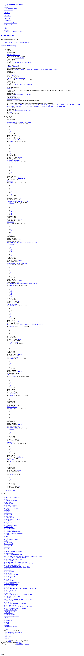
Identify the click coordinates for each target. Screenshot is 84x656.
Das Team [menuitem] (6, 30)
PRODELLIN (13, 96)
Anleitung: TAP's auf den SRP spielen (17, 263)
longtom (20, 486)
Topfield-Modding (8, 46)
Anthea (11, 112)
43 (11, 229)
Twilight (12, 161)
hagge (11, 358)
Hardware (9, 88)
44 (11, 230)
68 (11, 192)
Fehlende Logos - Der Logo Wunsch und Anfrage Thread (22, 242)
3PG (31, 106)
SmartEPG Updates (12, 304)
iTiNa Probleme (56, 105)
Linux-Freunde (53, 69)
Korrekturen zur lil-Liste (13, 473)
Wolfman (20, 280)
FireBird (12, 63)
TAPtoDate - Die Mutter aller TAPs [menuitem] (13, 31)
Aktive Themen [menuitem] (8, 24)
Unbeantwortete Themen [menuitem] (10, 23)
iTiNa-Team (13, 376)
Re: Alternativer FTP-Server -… (23, 62)
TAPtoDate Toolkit (12, 407)
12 (11, 294)
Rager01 (20, 260)
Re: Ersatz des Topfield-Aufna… (23, 110)
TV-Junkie (12, 123)
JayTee (11, 474)
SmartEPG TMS (20, 58)
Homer (19, 239)
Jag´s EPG (25, 106)
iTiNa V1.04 (10, 374)
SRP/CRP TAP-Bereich (13, 55)
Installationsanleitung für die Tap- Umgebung (19, 122)
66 (11, 189)
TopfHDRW (36, 69)
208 (11, 208)
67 (11, 191)
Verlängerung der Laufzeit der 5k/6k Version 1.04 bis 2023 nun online (25, 324)
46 (11, 233)
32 (11, 252)
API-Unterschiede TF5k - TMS (15, 427)
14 (11, 297)
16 (11, 167)
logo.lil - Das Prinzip (12, 357)
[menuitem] (13, 4)
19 (11, 172)
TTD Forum (7, 35)
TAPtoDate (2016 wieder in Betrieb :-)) (17, 201)
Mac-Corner (44, 69)
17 (11, 169)
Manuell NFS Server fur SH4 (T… (24, 74)
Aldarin (11, 141)
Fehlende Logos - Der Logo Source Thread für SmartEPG (22, 283)
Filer (56, 106)
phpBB (9, 641)
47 (11, 235)
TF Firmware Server (12, 342)
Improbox (36, 106)
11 (11, 292)
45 (11, 232)
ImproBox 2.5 (11, 442)
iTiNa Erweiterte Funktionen (68, 105)
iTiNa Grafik (36, 105)
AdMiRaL (12, 326)
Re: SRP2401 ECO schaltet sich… (24, 84)
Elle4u (11, 461)
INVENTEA (19, 644)
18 (11, 170)
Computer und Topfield (13, 66)
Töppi (19, 339)
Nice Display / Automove (47, 106)
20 (11, 173)
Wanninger (20, 178)
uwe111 (20, 301)
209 (11, 210)
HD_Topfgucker (14, 75)
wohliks (12, 85)
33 (11, 254)
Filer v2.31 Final (11, 459)
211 (11, 213)
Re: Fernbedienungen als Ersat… (23, 94)
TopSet (17, 69)
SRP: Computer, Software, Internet (16, 78)
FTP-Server (29, 69)
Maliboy (12, 244)
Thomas (20, 157)
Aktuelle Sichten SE (12, 393)
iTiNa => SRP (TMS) (25, 105)
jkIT (11, 223)
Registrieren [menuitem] (8, 20)
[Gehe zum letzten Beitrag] (22, 137)
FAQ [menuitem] (5, 27)
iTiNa (16, 105)
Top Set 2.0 (10, 181)
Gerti (11, 443)
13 (11, 295)
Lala (11, 264)
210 (11, 211)
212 (11, 214)
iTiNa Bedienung (45, 105)
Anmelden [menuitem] (7, 18)
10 (11, 291)
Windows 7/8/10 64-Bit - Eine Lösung (17, 139)
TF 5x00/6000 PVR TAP (13, 99)
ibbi (19, 439)
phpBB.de (18, 642)
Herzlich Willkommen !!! (13, 160)
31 (11, 251)
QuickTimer (62, 106)
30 (11, 250)
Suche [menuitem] (5, 28)
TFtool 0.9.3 (10, 222)
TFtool (22, 69)
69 (11, 194)
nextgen (27, 644)
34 (11, 255)
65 (11, 188)
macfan (19, 390)
